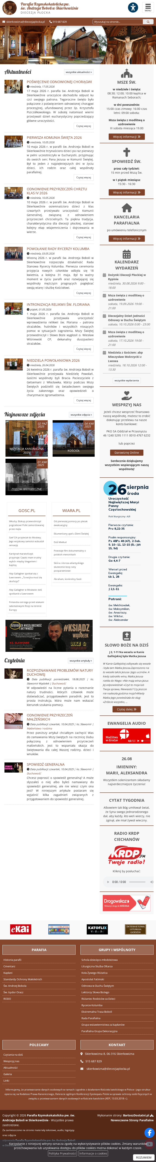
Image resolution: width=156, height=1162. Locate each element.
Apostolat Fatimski (92, 979)
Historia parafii (12, 960)
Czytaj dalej (125, 709)
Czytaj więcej (83, 126)
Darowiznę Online (127, 452)
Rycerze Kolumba (91, 1005)
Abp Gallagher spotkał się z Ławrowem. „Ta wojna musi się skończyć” (25, 577)
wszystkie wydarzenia (127, 380)
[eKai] (21, 929)
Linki (6, 1080)
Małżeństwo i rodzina (39, 728)
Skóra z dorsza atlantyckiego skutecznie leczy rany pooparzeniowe (69, 566)
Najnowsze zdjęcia (24, 414)
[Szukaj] (148, 21)
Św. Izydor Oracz (13, 992)
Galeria (7, 1074)
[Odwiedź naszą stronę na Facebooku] (149, 1133)
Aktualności (17, 71)
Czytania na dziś (13, 1054)
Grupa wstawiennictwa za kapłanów (103, 1024)
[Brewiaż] (135, 929)
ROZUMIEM (144, 1157)
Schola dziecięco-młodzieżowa (99, 960)
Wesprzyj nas (11, 1061)
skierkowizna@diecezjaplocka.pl (25, 22)
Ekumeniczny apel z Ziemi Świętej (71, 533)
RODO (7, 999)
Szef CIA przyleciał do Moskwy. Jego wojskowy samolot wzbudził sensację (26, 541)
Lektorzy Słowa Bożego (95, 992)
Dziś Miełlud (60, 542)
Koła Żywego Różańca (94, 973)
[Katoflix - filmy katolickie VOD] (97, 929)
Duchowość (59, 683)
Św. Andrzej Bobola (14, 986)
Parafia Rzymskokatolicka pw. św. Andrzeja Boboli (49, 7)
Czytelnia (14, 660)
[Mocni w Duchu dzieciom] (59, 929)
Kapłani (7, 973)
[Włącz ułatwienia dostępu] (133, 7)
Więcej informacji (125, 137)
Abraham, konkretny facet (67, 578)
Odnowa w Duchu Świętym (97, 986)
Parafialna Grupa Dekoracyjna (99, 1031)
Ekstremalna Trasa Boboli (96, 1011)
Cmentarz (9, 966)
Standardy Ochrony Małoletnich (22, 979)
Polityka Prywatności (62, 1153)
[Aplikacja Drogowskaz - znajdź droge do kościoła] (127, 903)
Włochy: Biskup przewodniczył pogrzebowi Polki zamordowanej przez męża (26, 525)
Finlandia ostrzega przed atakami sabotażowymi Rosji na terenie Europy (26, 606)
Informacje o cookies (93, 1153)
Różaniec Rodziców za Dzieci (98, 999)
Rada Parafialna (90, 1018)
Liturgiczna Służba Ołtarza (97, 966)
